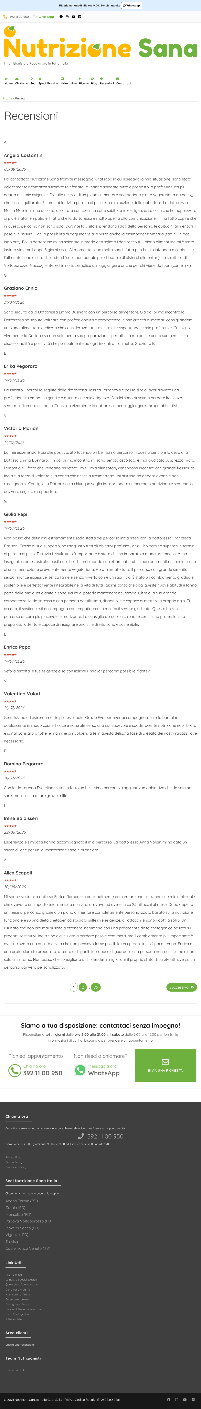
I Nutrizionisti (13, 1274)
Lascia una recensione (20, 1344)
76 (96, 987)
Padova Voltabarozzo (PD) (28, 1221)
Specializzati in (48, 83)
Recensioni (107, 83)
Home (9, 83)
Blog (94, 83)
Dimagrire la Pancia (17, 1304)
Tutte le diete (13, 1319)
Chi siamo (21, 83)
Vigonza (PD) (16, 1234)
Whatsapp (133, 5)
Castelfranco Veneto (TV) (27, 1248)
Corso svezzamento (17, 1299)
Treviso (11, 1241)
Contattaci (123, 83)
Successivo (179, 987)
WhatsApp (46, 17)
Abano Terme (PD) (21, 1201)
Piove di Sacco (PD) (22, 1228)
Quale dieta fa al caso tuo (21, 1284)
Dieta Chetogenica (17, 1314)
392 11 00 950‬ (104, 1136)
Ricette (84, 83)
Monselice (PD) (18, 1214)
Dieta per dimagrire (17, 1289)
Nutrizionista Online (17, 1294)
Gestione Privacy (15, 1167)
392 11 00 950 (19, 17)
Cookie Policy (13, 1162)
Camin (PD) (15, 1207)
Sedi (33, 83)
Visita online (69, 83)
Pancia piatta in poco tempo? (23, 1309)
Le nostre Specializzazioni (21, 1279)
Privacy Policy (14, 1157)
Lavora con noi (14, 1370)
